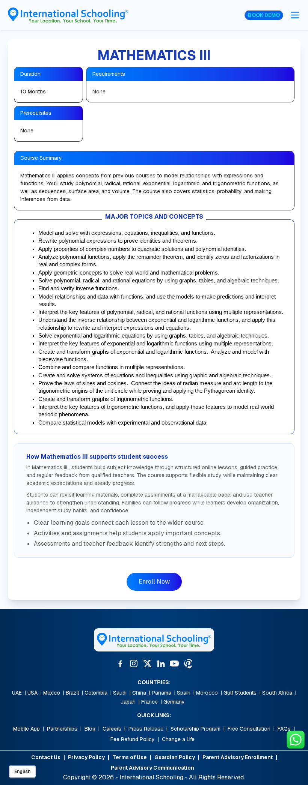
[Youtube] (174, 663)
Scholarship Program (195, 728)
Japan (128, 701)
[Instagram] (133, 663)
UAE (17, 692)
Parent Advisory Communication (152, 767)
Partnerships (62, 728)
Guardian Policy (174, 757)
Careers (112, 728)
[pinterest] (187, 663)
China (139, 692)
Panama (161, 692)
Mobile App (26, 728)
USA (32, 692)
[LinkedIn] (160, 663)
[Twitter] (147, 663)
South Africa (277, 692)
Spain (183, 692)
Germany (174, 701)
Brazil (72, 692)
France (149, 701)
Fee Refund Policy (132, 739)
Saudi (120, 692)
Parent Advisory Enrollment (237, 757)
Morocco (207, 692)
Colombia (96, 692)
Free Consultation (249, 728)
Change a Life (178, 739)
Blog (90, 728)
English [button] (22, 771)
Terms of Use (129, 757)
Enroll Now (154, 581)
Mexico (51, 692)
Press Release (145, 728)
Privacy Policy (86, 757)
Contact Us (45, 757)
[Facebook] (120, 663)
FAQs (284, 728)
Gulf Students (240, 692)
